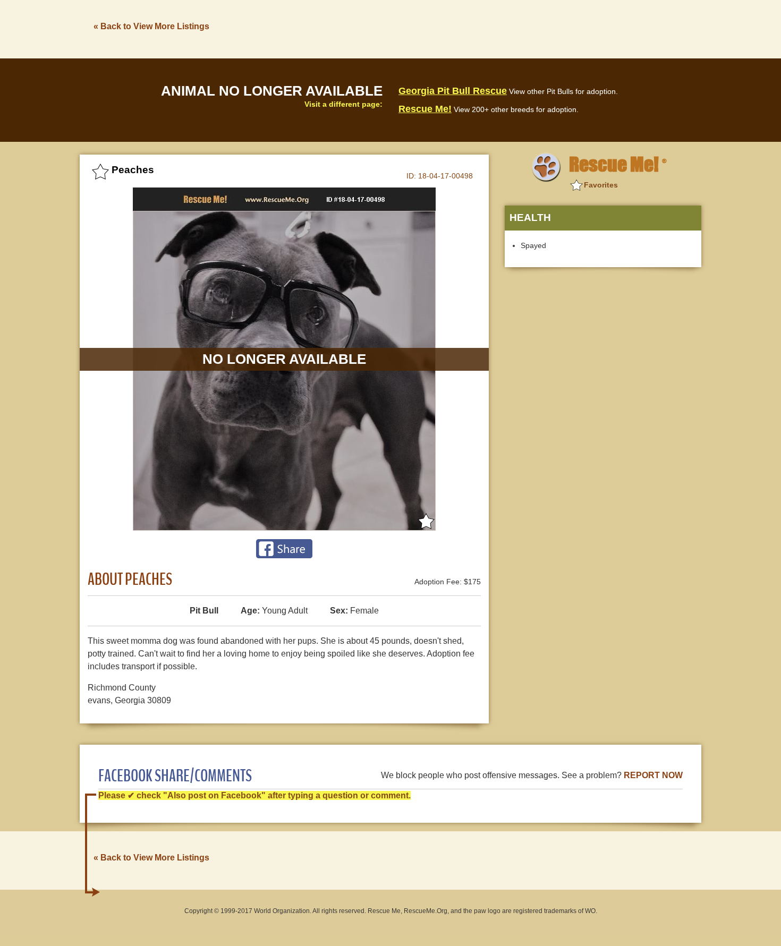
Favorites (601, 185)
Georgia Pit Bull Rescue (452, 91)
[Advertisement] (508, 28)
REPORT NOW (653, 775)
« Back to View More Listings (151, 26)
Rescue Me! (425, 109)
